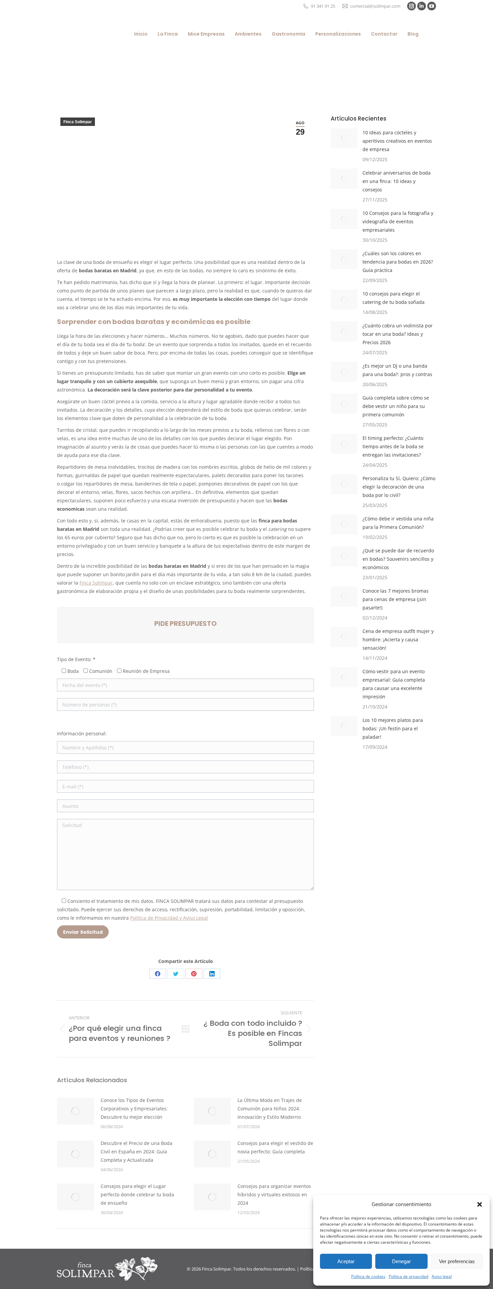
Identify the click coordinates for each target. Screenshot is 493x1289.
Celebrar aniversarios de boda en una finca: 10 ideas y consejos (397, 181)
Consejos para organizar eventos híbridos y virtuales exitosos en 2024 (274, 1194)
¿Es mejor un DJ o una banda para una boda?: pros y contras (397, 370)
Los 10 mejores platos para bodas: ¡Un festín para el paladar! (393, 728)
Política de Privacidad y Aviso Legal (169, 918)
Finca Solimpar (77, 122)
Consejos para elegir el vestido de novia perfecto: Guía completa (275, 1147)
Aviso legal (442, 1276)
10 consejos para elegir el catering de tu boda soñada (394, 297)
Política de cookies (368, 1276)
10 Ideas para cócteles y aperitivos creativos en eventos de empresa (397, 140)
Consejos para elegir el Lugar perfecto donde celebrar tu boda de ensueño (137, 1194)
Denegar (401, 1261)
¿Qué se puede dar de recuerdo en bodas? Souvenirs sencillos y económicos (398, 558)
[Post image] (75, 1111)
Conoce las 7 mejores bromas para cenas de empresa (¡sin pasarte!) (396, 599)
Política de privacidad (408, 1276)
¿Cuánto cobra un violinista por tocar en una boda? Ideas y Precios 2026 (398, 334)
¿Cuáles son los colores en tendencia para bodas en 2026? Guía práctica (398, 261)
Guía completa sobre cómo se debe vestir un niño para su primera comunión (396, 406)
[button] (479, 1204)
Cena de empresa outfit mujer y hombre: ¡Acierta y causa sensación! (398, 639)
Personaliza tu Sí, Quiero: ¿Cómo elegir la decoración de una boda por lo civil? (399, 486)
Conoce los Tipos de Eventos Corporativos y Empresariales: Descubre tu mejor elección (134, 1108)
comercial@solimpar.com (375, 6)
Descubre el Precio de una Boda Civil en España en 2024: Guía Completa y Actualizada (136, 1151)
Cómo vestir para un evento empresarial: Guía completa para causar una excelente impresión (394, 684)
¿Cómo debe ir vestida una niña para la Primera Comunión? (398, 522)
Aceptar (345, 1261)
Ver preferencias (457, 1261)
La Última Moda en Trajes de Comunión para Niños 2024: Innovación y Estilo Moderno (269, 1108)
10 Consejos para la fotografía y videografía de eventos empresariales (398, 221)
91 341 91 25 (323, 6)
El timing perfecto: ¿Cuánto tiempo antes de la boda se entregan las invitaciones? (393, 446)
